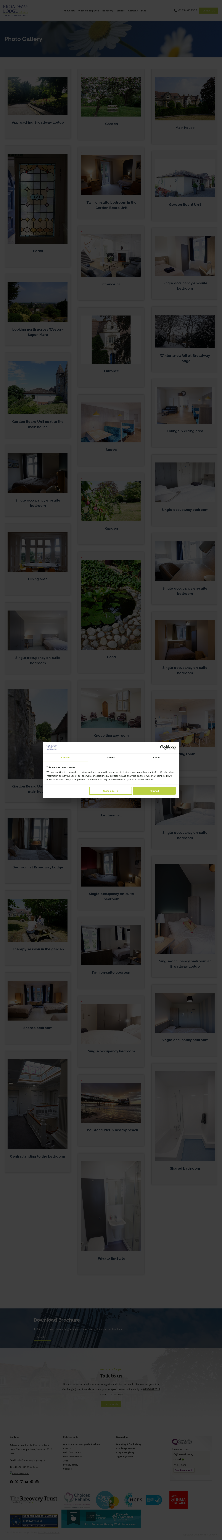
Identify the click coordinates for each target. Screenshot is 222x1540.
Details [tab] (111, 757)
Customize (108, 791)
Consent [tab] (65, 757)
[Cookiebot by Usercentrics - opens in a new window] (162, 747)
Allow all (154, 791)
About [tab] (156, 757)
